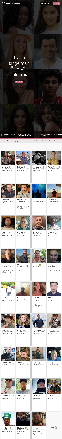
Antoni (19, 363)
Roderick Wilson (7, 200)
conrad (35, 265)
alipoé (50, 232)
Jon (49, 265)
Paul (49, 363)
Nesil (4, 330)
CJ (33, 200)
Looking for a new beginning (54, 270)
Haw (49, 298)
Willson (20, 395)
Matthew (20, 428)
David (4, 298)
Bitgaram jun (37, 167)
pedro (34, 232)
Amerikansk (29, 141)
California (36, 141)
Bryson (35, 363)
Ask (18, 433)
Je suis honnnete (21, 270)
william (5, 167)
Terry (50, 330)
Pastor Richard (53, 167)
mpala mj (5, 428)
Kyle (49, 395)
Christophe (21, 265)
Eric (33, 428)
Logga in (56, 3)
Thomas (51, 200)
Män (22, 141)
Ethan (4, 265)
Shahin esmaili (7, 363)
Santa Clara (45, 141)
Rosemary (36, 298)
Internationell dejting (12, 141)
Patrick (20, 167)
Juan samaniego (7, 395)
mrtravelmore (37, 330)
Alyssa (19, 330)
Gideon (4, 232)
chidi (19, 298)
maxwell (20, 200)
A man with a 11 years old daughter (38, 434)
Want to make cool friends (53, 205)
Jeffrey (35, 395)
